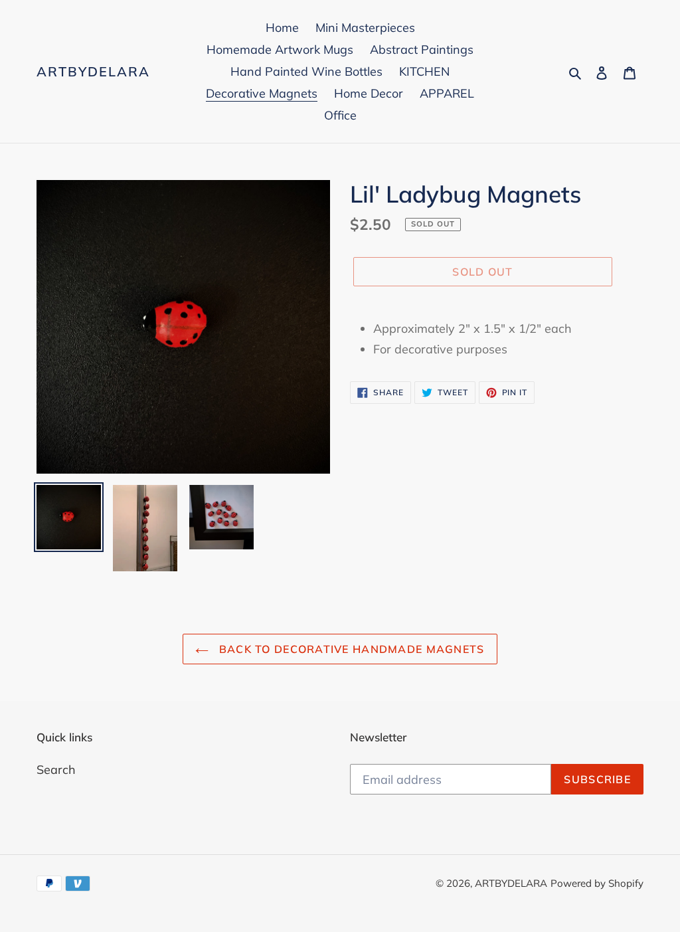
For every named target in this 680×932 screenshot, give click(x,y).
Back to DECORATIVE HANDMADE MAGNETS (349, 649)
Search (56, 769)
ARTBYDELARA (93, 72)
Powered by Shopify (597, 883)
